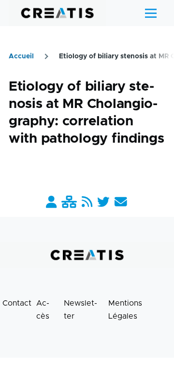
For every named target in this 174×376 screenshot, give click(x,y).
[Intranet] (69, 203)
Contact (16, 303)
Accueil (21, 56)
